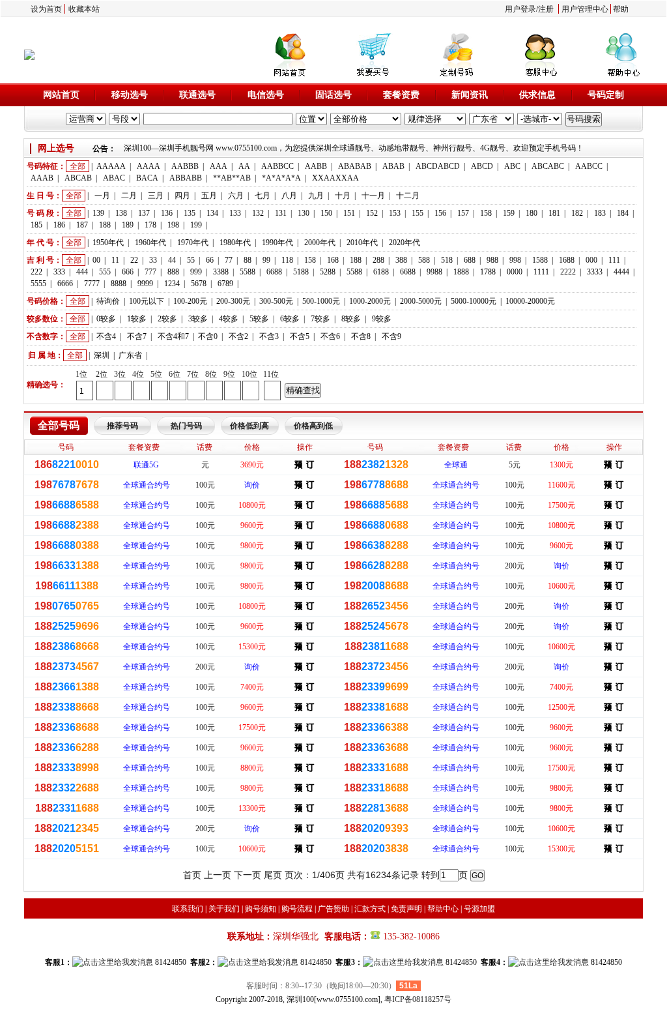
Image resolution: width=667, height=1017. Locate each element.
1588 (540, 260)
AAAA (148, 166)
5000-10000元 (473, 301)
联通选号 (197, 95)
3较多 (198, 318)
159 (509, 213)
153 (395, 213)
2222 (568, 271)
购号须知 (260, 908)
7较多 (320, 318)
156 (440, 213)
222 (36, 271)
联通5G (146, 464)
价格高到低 (313, 425)
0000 (514, 271)
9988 (434, 271)
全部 (77, 166)
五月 (209, 195)
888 (173, 271)
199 (196, 224)
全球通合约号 (146, 485)
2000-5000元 (421, 301)
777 (150, 271)
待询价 (108, 301)
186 (59, 224)
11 (115, 260)
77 (229, 260)
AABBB (185, 166)
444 (82, 271)
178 (150, 224)
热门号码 (186, 425)
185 (36, 224)
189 (128, 224)
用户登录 (520, 9)
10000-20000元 (530, 301)
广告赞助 (333, 908)
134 (212, 213)
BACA (147, 178)
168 (333, 260)
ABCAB (78, 178)
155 (417, 213)
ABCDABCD (438, 166)
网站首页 (61, 95)
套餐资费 (401, 95)
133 (235, 213)
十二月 (407, 195)
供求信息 (537, 95)
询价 (252, 485)
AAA (218, 166)
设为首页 (46, 9)
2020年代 (404, 242)
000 (591, 260)
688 (469, 260)
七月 (262, 195)
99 (266, 260)
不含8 (361, 336)
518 (447, 260)
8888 (118, 283)
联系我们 (187, 908)
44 (172, 260)
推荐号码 (122, 425)
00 (96, 260)
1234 (172, 283)
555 (105, 271)
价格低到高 (249, 425)
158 (486, 213)
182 (577, 213)
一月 (102, 195)
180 (531, 213)
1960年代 (150, 242)
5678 (198, 283)
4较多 (228, 318)
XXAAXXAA (335, 178)
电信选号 (266, 95)
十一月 (373, 195)
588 (424, 260)
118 (287, 260)
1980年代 (235, 242)
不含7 (137, 336)
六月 (236, 195)
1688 (567, 260)
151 (349, 213)
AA (244, 166)
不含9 (391, 336)
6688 (274, 271)
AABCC (589, 166)
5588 (247, 271)
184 (623, 213)
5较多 (259, 318)
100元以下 (146, 301)
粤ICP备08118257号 (417, 999)
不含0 (208, 336)
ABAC (114, 178)
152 (372, 213)
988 (492, 260)
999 (196, 271)
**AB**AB (232, 178)
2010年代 (362, 242)
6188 (381, 271)
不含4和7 (173, 336)
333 (59, 271)
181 (554, 213)
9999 (145, 283)
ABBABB (185, 178)
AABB (316, 166)
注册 (546, 9)
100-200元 (190, 301)
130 (303, 213)
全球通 (456, 464)
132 (258, 213)
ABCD (482, 166)
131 (281, 213)
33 (153, 260)
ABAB (393, 166)
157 (463, 213)
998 (515, 260)
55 (191, 260)
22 (134, 260)
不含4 (106, 336)
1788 (488, 271)
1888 (461, 271)
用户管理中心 (584, 9)
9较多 (381, 318)
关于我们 (224, 908)
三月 (155, 195)
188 (105, 224)
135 (189, 213)
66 (210, 260)
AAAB (42, 178)
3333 (595, 271)
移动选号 (129, 95)
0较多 (106, 318)
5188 (301, 271)
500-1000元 (321, 301)
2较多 (167, 318)
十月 (342, 195)
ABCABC (548, 166)
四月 (182, 195)
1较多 (137, 318)
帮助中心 (443, 908)
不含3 (269, 336)
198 (173, 224)
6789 (225, 283)
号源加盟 (479, 908)
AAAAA (111, 166)
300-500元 (276, 301)
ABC (512, 166)
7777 (92, 283)
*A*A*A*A (281, 178)
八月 (289, 195)
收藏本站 (84, 9)
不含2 (238, 336)
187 (82, 224)
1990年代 (277, 242)
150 (326, 213)
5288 (327, 271)
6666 (65, 283)
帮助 (621, 9)
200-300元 (233, 301)
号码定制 (606, 95)
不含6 (330, 336)
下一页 (247, 875)
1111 (541, 271)
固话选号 (333, 95)
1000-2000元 (370, 301)
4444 (621, 271)
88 (247, 260)
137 (144, 213)
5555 (38, 283)
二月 (129, 195)
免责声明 (406, 908)
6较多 (290, 318)
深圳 (101, 355)
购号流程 (297, 908)
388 (401, 260)
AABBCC (277, 166)
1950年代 (108, 242)
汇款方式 (370, 908)
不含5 (299, 336)
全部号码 (58, 425)
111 (614, 260)
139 (98, 213)
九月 (316, 195)
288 (378, 260)
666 (128, 271)
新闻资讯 (469, 95)
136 (167, 213)
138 (121, 213)
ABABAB (354, 166)
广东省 (130, 355)
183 (600, 213)
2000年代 (319, 242)
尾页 (273, 875)
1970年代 (192, 242)
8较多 (351, 318)
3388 (221, 271)
